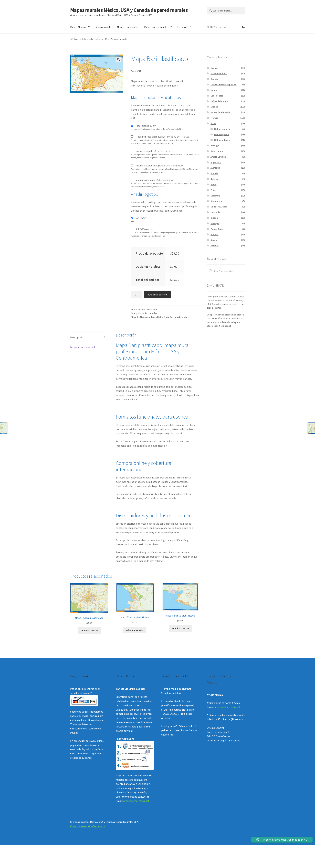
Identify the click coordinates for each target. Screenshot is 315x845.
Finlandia (215, 212)
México (214, 67)
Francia (214, 117)
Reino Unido (216, 151)
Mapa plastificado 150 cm (154, 180)
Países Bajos (216, 229)
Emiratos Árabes (218, 206)
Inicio (76, 39)
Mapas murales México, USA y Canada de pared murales (129, 10)
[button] (118, 59)
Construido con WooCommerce (87, 826)
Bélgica (214, 178)
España (214, 106)
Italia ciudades (96, 39)
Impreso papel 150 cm (153, 151)
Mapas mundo (103, 27)
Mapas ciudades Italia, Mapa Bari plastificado (163, 316)
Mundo (213, 90)
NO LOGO (141, 218)
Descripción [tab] (76, 337)
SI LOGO (144, 229)
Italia (84, 39)
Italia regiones (221, 134)
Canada (214, 78)
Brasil (213, 184)
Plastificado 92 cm (146, 125)
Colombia (215, 195)
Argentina (215, 162)
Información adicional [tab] (82, 347)
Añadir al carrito (157, 294)
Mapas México (78, 27)
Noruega (214, 223)
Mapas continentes (127, 27)
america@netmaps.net (136, 800)
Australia (215, 167)
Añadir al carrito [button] (89, 630)
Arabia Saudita (218, 156)
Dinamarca (216, 201)
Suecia (213, 239)
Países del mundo (219, 101)
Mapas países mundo (155, 27)
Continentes (216, 95)
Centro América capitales (223, 84)
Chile (213, 190)
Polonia (214, 234)
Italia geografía (222, 129)
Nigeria (214, 217)
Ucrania (214, 245)
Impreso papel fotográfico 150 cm (159, 165)
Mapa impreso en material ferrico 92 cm (162, 136)
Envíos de (182, 27)
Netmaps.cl (225, 325)
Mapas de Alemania (220, 112)
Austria (214, 173)
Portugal (215, 145)
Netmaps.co (213, 322)
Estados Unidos (218, 73)
